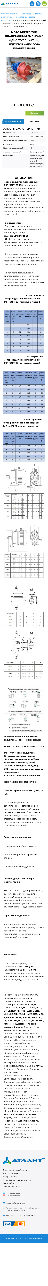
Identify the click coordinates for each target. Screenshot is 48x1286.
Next (43, 75)
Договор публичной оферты (15, 1170)
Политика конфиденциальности (17, 1180)
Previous (4, 75)
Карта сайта (8, 1183)
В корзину (34, 113)
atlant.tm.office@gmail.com (16, 1203)
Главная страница (10, 14)
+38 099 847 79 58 (13, 1196)
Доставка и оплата (11, 1173)
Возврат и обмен (10, 1177)
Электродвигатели (11, 1186)
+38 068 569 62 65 (13, 1193)
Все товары (27, 14)
